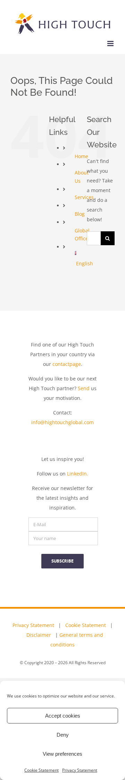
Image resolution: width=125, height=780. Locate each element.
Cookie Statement (41, 770)
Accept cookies (62, 716)
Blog (80, 214)
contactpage (66, 364)
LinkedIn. (77, 473)
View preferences (62, 754)
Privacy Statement (79, 770)
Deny (63, 735)
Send (84, 388)
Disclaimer (38, 635)
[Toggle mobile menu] (111, 43)
